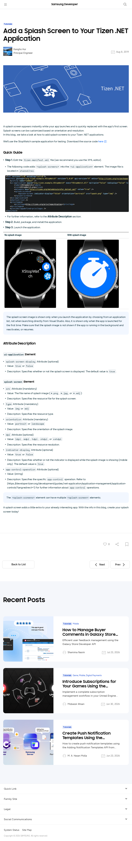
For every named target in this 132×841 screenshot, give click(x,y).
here (100, 141)
